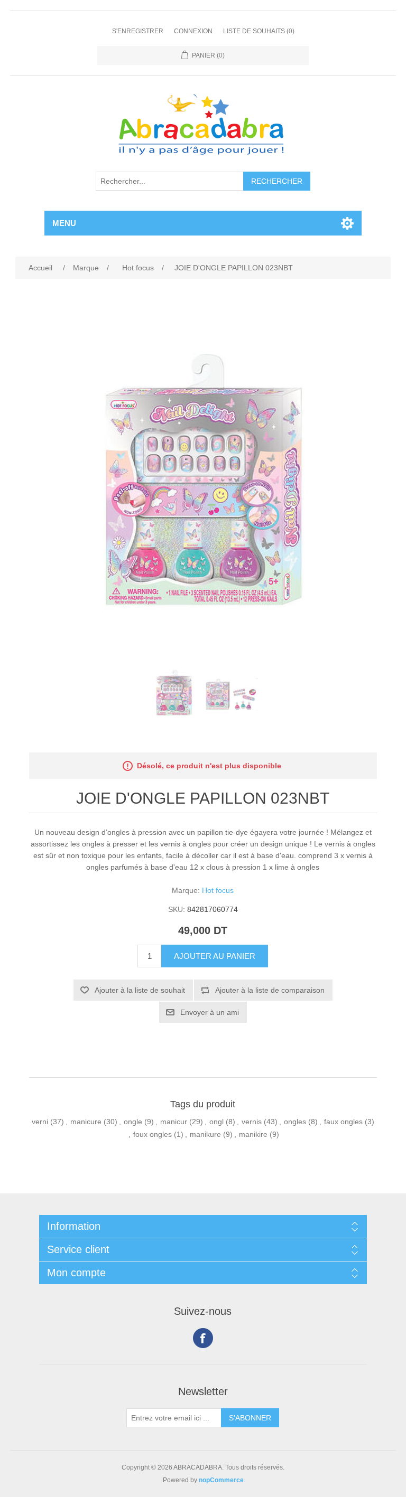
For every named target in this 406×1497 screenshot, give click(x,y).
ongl (216, 1121)
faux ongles (343, 1121)
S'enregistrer (137, 31)
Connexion (193, 31)
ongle (133, 1121)
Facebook (203, 1338)
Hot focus (218, 890)
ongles (295, 1121)
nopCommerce (221, 1480)
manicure (86, 1121)
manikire (253, 1134)
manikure (205, 1134)
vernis (252, 1121)
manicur (173, 1121)
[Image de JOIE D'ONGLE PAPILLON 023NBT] (173, 694)
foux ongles (152, 1134)
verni (40, 1121)
